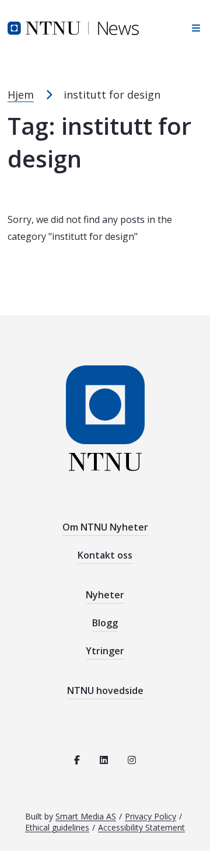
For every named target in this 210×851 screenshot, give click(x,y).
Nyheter (105, 594)
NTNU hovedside (105, 690)
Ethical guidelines (57, 827)
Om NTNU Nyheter (105, 527)
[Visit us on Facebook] (77, 760)
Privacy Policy (150, 816)
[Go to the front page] (73, 27)
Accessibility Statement (141, 827)
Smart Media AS (85, 816)
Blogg (105, 622)
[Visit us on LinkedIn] (104, 760)
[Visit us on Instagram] (132, 760)
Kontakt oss (105, 555)
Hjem (21, 95)
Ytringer (105, 650)
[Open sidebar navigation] (192, 27)
